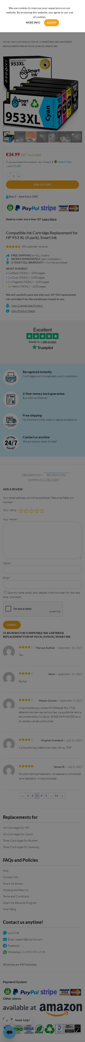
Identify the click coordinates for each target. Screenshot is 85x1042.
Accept (52, 22)
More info (33, 22)
